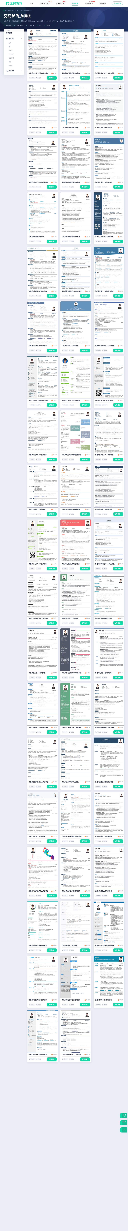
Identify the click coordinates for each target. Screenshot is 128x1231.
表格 (10, 62)
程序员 (10, 65)
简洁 (10, 47)
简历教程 (103, 3)
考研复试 (11, 58)
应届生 (10, 50)
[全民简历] (14, 3)
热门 (10, 43)
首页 (31, 3)
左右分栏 (11, 54)
